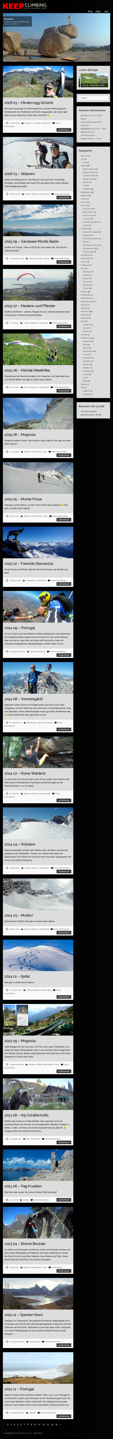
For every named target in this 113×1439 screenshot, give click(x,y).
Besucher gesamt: (88, 415)
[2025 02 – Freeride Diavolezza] (38, 542)
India (85, 162)
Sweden (84, 335)
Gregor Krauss (86, 122)
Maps (98, 11)
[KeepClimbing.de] (38, 6)
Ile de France (88, 215)
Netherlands (86, 298)
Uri (84, 378)
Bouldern (27, 794)
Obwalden (87, 361)
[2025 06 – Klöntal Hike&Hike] (38, 349)
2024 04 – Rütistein (20, 844)
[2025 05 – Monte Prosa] (38, 478)
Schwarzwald (45, 794)
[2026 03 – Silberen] (38, 153)
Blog (90, 11)
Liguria (85, 278)
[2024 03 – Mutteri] (38, 894)
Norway (84, 305)
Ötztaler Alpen (88, 179)
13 (48, 1424)
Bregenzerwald (89, 172)
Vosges (86, 225)
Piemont (86, 282)
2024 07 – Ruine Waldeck (25, 773)
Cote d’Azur (87, 209)
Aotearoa (84, 156)
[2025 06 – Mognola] (38, 413)
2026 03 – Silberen (20, 174)
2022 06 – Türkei (99, 129)
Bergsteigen (32, 723)
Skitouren (28, 123)
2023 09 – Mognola (20, 1041)
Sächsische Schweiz (91, 245)
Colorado (86, 394)
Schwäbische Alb (89, 249)
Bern (28, 1139)
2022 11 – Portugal (19, 1389)
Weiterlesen (63, 130)
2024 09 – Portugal (20, 628)
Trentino (46, 258)
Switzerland (46, 123)
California (86, 391)
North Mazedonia (87, 302)
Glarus (26, 387)
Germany (35, 794)
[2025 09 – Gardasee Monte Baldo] (38, 220)
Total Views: (86, 411)
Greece (84, 262)
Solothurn (86, 368)
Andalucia (87, 325)
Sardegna (87, 285)
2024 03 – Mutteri (19, 915)
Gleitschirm (33, 258)
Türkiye (84, 384)
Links (106, 11)
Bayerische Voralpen (91, 232)
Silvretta (86, 182)
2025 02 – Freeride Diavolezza (29, 563)
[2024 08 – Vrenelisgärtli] (38, 678)
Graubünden (31, 580)
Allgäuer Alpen (88, 169)
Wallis (85, 381)
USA (82, 388)
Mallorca (86, 331)
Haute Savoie (88, 212)
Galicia (32, 1342)
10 (35, 1424)
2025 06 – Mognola (20, 435)
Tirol (84, 186)
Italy (40, 258)
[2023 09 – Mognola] (38, 1020)
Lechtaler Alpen (89, 176)
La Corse (86, 219)
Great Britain (85, 258)
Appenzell (87, 341)
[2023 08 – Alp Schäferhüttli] (38, 1094)
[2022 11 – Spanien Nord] (38, 1294)
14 (52, 1424)
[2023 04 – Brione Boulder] (38, 1222)
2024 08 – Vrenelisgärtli (24, 699)
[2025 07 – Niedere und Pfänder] (38, 285)
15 (57, 1424)
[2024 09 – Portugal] (38, 607)
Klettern (27, 452)
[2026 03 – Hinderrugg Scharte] (38, 81)
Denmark (84, 202)
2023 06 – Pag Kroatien (23, 1186)
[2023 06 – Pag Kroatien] (38, 1165)
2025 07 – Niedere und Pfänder (30, 306)
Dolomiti (86, 275)
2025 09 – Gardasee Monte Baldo (32, 241)
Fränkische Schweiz (91, 239)
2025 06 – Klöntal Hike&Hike (27, 370)
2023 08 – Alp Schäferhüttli (26, 1115)
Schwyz (28, 194)
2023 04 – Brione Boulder (25, 1244)
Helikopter (85, 265)
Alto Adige (87, 272)
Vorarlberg (43, 323)
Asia (82, 159)
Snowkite (84, 318)
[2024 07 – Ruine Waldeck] (38, 752)
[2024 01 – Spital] (38, 955)
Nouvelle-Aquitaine (90, 222)
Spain (38, 1342)
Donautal (86, 235)
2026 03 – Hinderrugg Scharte (29, 103)
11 (39, 1424)
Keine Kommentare (62, 194)
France (83, 205)
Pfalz (85, 242)
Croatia (26, 1200)
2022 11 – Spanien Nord (23, 1315)
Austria (26, 323)
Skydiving (41, 652)
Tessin (44, 452)
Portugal (33, 652)
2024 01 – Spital (17, 976)
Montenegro (85, 295)
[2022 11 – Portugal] (38, 1368)
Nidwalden (87, 358)
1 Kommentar (57, 1267)
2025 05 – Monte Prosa (23, 499)
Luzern (85, 355)
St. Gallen (36, 123)
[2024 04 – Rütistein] (38, 823)
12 (44, 1424)
